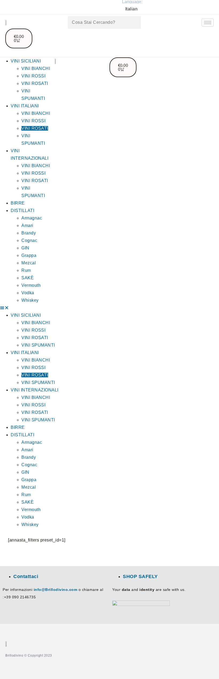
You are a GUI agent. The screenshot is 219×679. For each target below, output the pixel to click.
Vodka (27, 293)
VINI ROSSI (33, 76)
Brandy (28, 233)
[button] (27, 308)
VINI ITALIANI (25, 106)
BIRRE (18, 203)
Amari (27, 225)
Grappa (28, 255)
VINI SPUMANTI (38, 345)
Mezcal (28, 263)
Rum (26, 270)
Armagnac (31, 218)
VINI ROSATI (34, 83)
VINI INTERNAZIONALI (34, 390)
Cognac (29, 240)
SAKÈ (27, 278)
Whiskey (30, 300)
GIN (25, 248)
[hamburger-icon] (208, 22)
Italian (131, 9)
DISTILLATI (22, 210)
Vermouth (31, 285)
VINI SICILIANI (26, 61)
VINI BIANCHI (35, 68)
